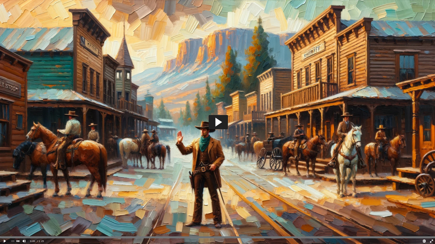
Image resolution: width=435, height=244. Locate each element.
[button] (218, 122)
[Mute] (24, 241)
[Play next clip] (18, 241)
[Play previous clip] (12, 241)
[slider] (217, 237)
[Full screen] (431, 241)
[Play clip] (5, 241)
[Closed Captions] (424, 241)
